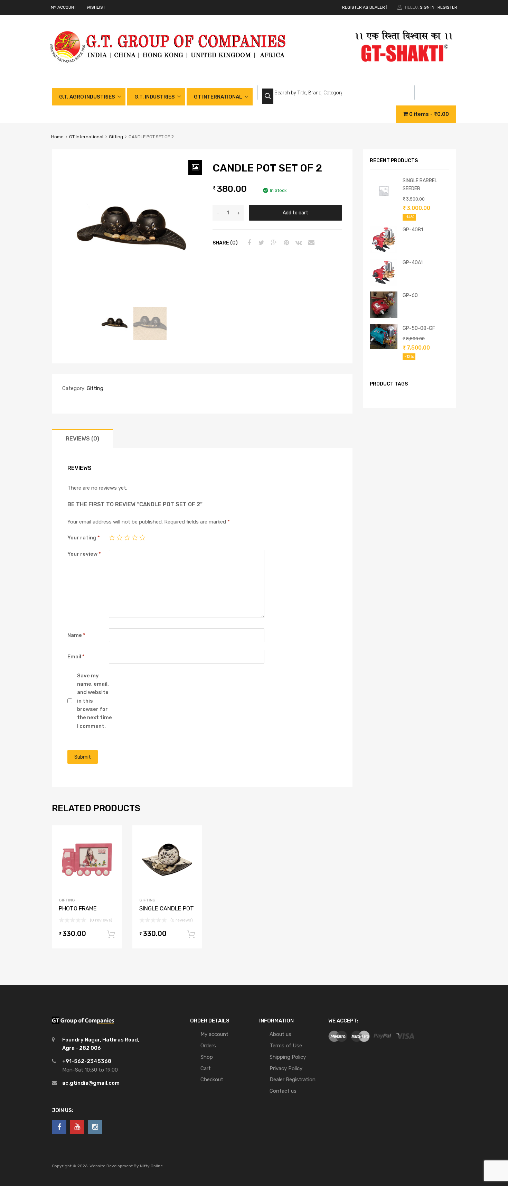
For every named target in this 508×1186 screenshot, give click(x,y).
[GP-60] (383, 316)
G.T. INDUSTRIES (154, 97)
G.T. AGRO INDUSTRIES (87, 97)
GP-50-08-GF (419, 328)
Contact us (283, 1091)
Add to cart (295, 212)
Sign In (427, 7)
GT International (86, 136)
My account (214, 1034)
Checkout (211, 1079)
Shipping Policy (288, 1057)
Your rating (83, 538)
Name (76, 635)
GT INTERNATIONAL (218, 97)
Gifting (116, 136)
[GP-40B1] (383, 251)
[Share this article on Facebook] (248, 242)
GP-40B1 (413, 229)
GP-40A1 (413, 262)
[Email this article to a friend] (310, 242)
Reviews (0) (82, 438)
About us (280, 1034)
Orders (208, 1046)
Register (447, 7)
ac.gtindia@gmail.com (91, 1083)
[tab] (82, 438)
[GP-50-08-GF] (383, 347)
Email (76, 657)
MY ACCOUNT (63, 7)
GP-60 (410, 295)
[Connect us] (59, 1127)
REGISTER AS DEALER (363, 7)
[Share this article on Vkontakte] (297, 242)
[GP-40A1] (383, 284)
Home (57, 136)
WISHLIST (96, 7)
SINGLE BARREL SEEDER (420, 184)
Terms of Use (286, 1046)
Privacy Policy (286, 1068)
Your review (84, 554)
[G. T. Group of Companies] (168, 70)
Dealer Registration (293, 1079)
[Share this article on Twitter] (260, 242)
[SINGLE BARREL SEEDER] (383, 202)
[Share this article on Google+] (273, 242)
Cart (205, 1068)
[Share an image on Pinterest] (285, 242)
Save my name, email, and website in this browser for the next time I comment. (94, 701)
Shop (206, 1057)
